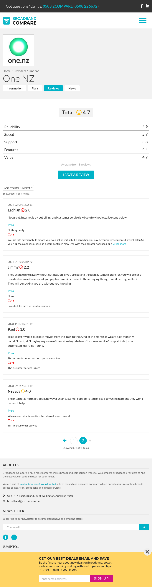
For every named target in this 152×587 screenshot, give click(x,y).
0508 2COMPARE (58, 6)
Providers (20, 71)
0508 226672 (86, 6)
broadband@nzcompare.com (23, 501)
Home (7, 71)
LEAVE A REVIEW (76, 175)
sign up (101, 578)
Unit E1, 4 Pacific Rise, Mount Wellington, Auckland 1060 (40, 495)
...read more (119, 243)
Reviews (53, 88)
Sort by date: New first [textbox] (17, 187)
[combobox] (18, 187)
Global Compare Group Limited (38, 483)
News (72, 88)
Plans (35, 88)
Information (14, 88)
